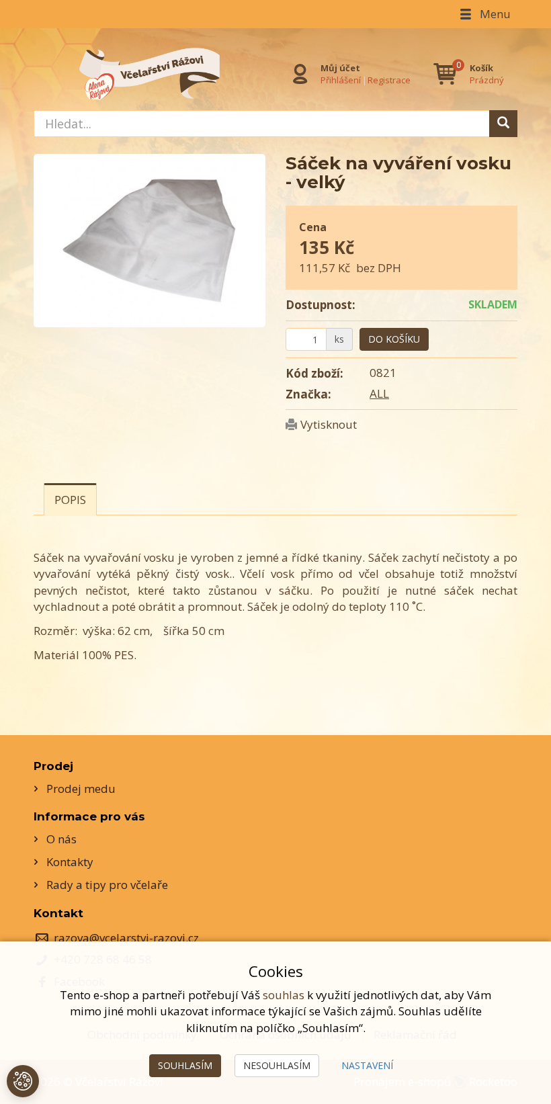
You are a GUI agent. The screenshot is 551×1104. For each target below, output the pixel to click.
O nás (61, 839)
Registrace (389, 80)
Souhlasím (185, 1065)
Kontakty (69, 861)
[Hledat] (503, 123)
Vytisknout (328, 424)
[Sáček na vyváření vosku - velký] (149, 240)
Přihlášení (341, 80)
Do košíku (394, 339)
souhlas (283, 995)
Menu (494, 14)
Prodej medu (81, 788)
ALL (379, 393)
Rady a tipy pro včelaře (107, 884)
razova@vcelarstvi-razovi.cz (126, 937)
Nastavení (367, 1065)
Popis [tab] (70, 499)
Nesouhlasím (276, 1065)
